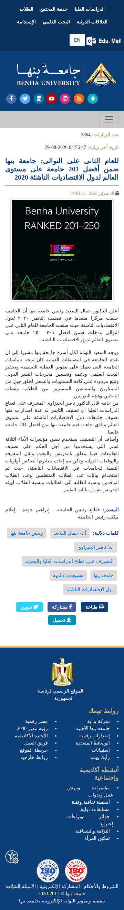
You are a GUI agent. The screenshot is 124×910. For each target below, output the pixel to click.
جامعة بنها (104, 575)
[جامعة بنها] (67, 74)
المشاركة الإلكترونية (59, 886)
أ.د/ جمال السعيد (69, 533)
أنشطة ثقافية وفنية (91, 802)
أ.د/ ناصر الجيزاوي (96, 547)
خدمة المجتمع (54, 9)
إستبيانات (101, 750)
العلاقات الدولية (92, 21)
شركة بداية (98, 721)
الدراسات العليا (90, 9)
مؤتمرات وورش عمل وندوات (90, 791)
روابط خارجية (34, 757)
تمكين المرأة (97, 838)
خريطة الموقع (34, 750)
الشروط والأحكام (100, 886)
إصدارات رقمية (94, 735)
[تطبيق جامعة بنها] (92, 99)
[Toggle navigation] (108, 119)
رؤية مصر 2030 (32, 728)
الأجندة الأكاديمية (31, 735)
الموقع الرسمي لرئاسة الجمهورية (60, 694)
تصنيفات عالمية (68, 575)
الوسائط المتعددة (93, 743)
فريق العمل (36, 743)
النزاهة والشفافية (92, 831)
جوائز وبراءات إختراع (90, 820)
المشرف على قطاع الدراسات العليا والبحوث (69, 561)
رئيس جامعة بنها (26, 533)
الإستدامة (26, 21)
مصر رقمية (36, 721)
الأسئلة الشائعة (21, 886)
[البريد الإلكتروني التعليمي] (104, 41)
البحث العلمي (56, 21)
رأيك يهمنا (100, 757)
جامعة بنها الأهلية (93, 728)
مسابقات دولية (95, 809)
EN (77, 40)
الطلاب (26, 9)
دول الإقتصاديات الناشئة (90, 589)
